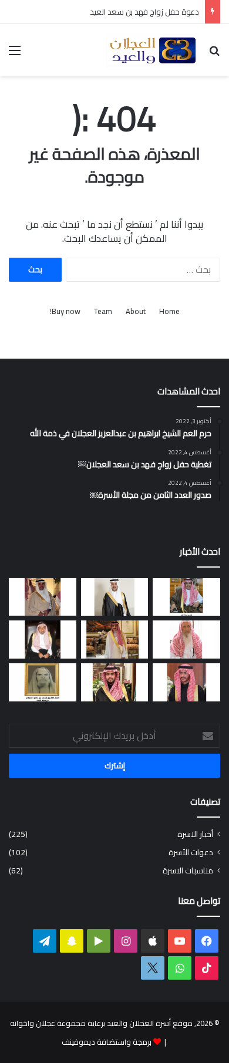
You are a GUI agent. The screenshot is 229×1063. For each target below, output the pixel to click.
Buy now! (65, 311)
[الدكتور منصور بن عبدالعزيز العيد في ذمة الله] (42, 597)
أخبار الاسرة (195, 834)
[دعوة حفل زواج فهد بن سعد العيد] (115, 639)
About (136, 311)
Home (169, 311)
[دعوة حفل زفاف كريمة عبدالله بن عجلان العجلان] (42, 639)
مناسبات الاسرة (188, 871)
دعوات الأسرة (191, 852)
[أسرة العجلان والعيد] (153, 50)
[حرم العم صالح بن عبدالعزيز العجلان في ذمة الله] (186, 639)
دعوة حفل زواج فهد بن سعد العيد (144, 12)
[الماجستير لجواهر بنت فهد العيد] (186, 597)
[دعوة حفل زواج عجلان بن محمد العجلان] (186, 682)
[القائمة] (15, 54)
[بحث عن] (214, 54)
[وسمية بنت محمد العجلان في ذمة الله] (42, 682)
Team (103, 311)
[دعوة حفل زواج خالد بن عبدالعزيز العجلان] (115, 682)
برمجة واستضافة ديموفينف (106, 1042)
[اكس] (152, 968)
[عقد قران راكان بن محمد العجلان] (115, 597)
